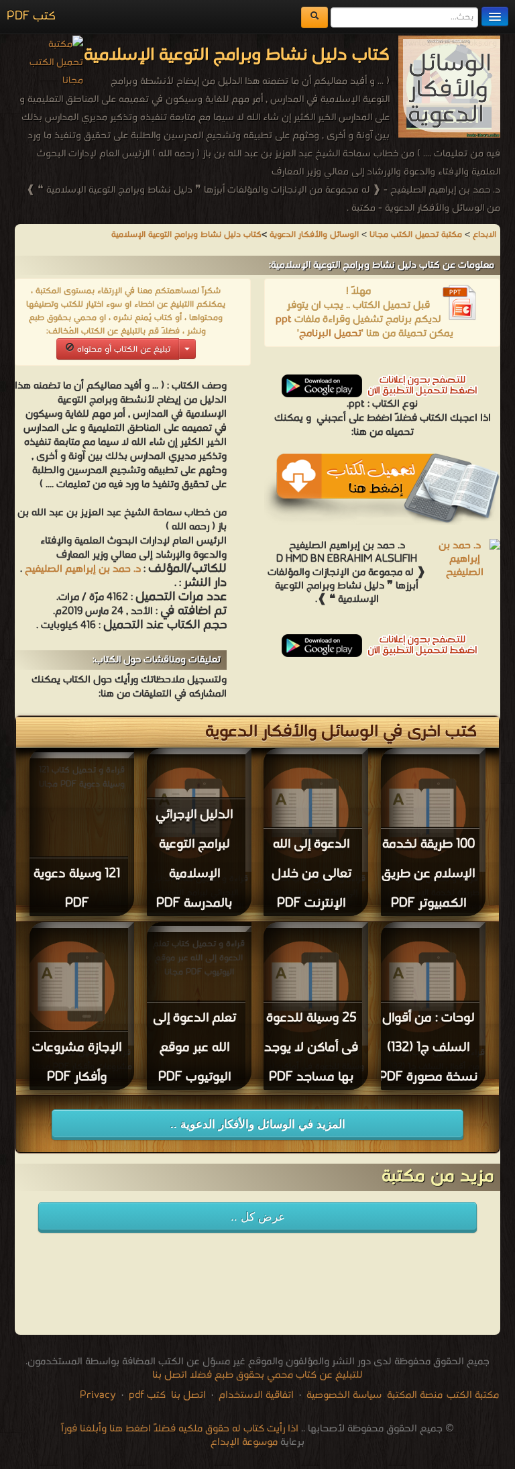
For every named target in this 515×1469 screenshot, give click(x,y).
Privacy (98, 1395)
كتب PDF (31, 16)
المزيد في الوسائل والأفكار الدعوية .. (257, 1124)
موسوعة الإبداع (244, 1442)
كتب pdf (147, 1395)
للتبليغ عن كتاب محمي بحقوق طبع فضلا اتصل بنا (257, 1375)
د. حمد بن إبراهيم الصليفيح (83, 569)
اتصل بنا (187, 1395)
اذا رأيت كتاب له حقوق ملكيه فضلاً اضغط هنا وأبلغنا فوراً (179, 1428)
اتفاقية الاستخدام (255, 1395)
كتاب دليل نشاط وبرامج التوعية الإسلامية (186, 234)
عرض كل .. (258, 1217)
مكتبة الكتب (473, 1395)
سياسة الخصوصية (344, 1395)
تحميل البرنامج (330, 333)
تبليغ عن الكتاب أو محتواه (122, 349)
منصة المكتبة (415, 1395)
